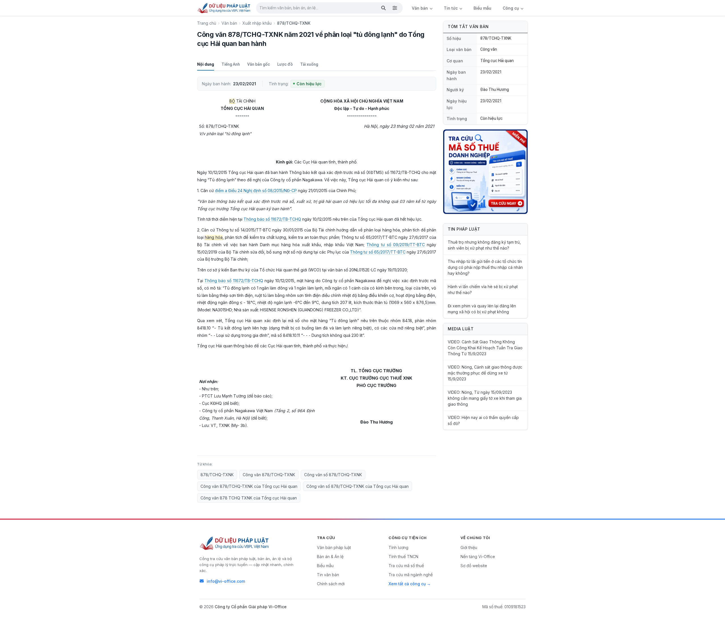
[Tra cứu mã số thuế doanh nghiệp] (485, 171)
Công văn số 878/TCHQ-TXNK (333, 474)
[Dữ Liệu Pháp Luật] (234, 543)
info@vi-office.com (226, 581)
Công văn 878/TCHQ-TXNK (269, 474)
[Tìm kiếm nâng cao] (394, 7)
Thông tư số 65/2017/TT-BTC (378, 252)
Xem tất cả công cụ (407, 583)
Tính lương (398, 547)
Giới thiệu (468, 547)
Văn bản (420, 8)
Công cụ (511, 8)
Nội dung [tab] (205, 64)
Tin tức (451, 8)
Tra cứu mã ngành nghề (411, 574)
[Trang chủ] (224, 8)
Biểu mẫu (482, 8)
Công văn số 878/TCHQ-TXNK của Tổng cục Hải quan (357, 486)
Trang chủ (206, 23)
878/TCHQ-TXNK (217, 474)
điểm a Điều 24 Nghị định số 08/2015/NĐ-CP (256, 190)
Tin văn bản (328, 574)
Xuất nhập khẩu (257, 23)
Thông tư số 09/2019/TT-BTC (395, 244)
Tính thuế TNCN (403, 556)
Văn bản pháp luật (334, 547)
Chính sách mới (331, 583)
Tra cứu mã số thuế (406, 565)
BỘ (232, 101)
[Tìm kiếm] (383, 7)
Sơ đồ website (473, 565)
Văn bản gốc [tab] (258, 64)
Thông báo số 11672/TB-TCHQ (272, 219)
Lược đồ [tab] (285, 64)
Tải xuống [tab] (309, 64)
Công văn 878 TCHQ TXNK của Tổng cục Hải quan (249, 497)
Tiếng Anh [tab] (230, 64)
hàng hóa (213, 237)
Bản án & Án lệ (330, 556)
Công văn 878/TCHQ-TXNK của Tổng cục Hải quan (249, 486)
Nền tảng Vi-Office (477, 556)
